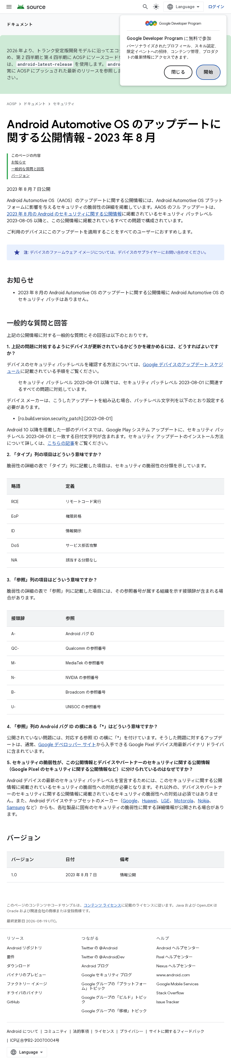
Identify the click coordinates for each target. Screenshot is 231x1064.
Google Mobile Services (177, 983)
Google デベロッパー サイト (67, 745)
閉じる (178, 72)
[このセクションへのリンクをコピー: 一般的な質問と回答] (73, 323)
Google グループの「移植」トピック (114, 1010)
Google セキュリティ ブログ (106, 974)
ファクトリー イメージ (27, 983)
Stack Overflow (170, 992)
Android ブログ (95, 965)
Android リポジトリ (24, 947)
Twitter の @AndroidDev (103, 956)
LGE (165, 801)
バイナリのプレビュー (26, 974)
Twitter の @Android (99, 947)
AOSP (11, 103)
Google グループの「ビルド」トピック (114, 999)
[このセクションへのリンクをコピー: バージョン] (46, 838)
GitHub (13, 1001)
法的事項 (81, 1031)
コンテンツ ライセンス (102, 905)
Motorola (183, 801)
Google (130, 801)
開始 (208, 72)
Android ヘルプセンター (177, 947)
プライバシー (131, 1031)
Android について (22, 1031)
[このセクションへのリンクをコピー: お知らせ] (39, 281)
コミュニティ (55, 1031)
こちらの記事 (60, 443)
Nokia (203, 801)
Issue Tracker (167, 1001)
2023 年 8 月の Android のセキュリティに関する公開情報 (64, 214)
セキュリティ (64, 103)
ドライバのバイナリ (24, 992)
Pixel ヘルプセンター (174, 956)
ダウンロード (18, 965)
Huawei (149, 801)
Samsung (16, 808)
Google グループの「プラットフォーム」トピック (114, 986)
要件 (11, 956)
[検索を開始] (145, 6)
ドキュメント (20, 24)
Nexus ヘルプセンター (176, 965)
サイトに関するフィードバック (176, 1031)
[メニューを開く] (9, 6)
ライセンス (104, 1031)
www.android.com (173, 974)
